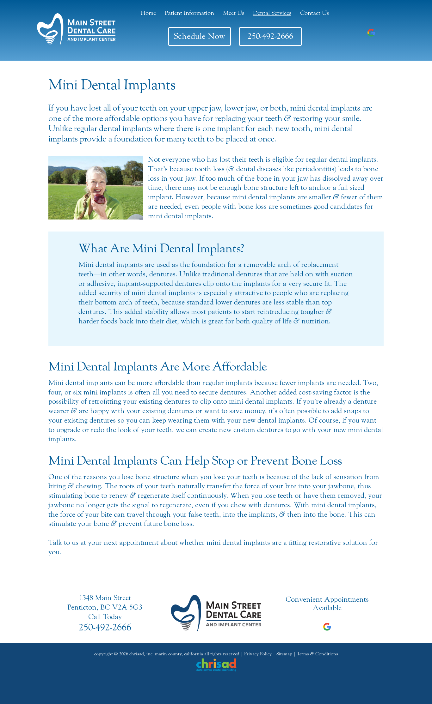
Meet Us (233, 12)
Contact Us (314, 12)
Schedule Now (199, 36)
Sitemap (284, 654)
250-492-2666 (270, 36)
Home (148, 12)
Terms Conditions (317, 654)
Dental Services (272, 12)
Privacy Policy (258, 654)
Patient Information (189, 12)
